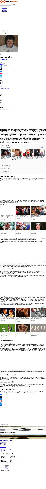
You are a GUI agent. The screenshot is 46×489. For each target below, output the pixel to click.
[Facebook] (23, 67)
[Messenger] (23, 71)
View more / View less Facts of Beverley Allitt (9, 462)
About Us (7, 465)
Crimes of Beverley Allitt (5, 167)
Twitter (6, 467)
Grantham (2, 88)
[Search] (14, 4)
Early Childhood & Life (5, 165)
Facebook (7, 468)
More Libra (3, 447)
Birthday (5, 8)
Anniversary (5, 6)
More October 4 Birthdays (6, 440)
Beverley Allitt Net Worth (5, 172)
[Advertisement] (23, 21)
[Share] (23, 76)
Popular (4, 9)
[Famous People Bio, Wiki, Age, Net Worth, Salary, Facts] (9, 2)
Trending (5, 10)
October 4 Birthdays (4, 444)
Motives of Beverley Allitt (5, 169)
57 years (1, 94)
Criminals (4, 31)
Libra (1, 100)
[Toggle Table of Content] (43, 164)
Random (5, 11)
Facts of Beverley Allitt (5, 171)
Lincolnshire (6, 88)
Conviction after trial (5, 168)
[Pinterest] (23, 73)
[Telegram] (23, 75)
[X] (23, 69)
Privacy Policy (7, 466)
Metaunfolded (5, 30)
